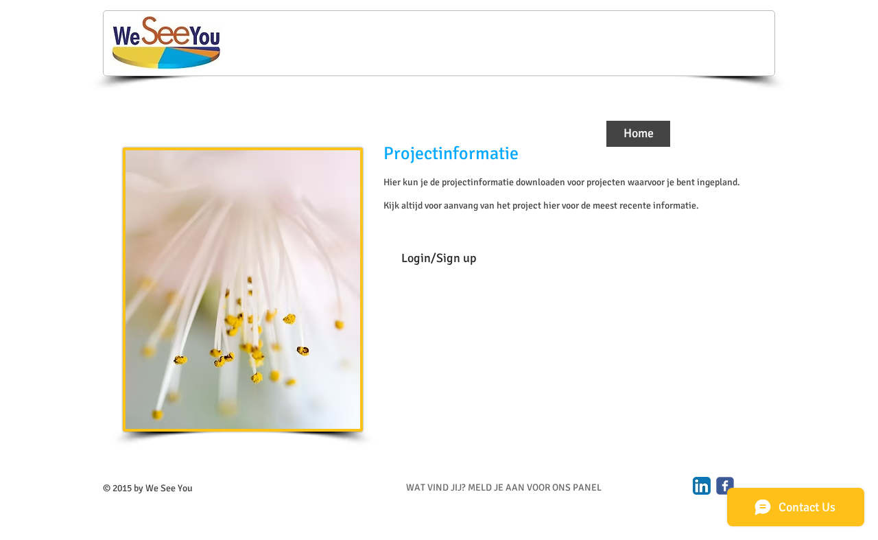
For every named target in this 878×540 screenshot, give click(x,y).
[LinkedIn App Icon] (702, 486)
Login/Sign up (439, 258)
